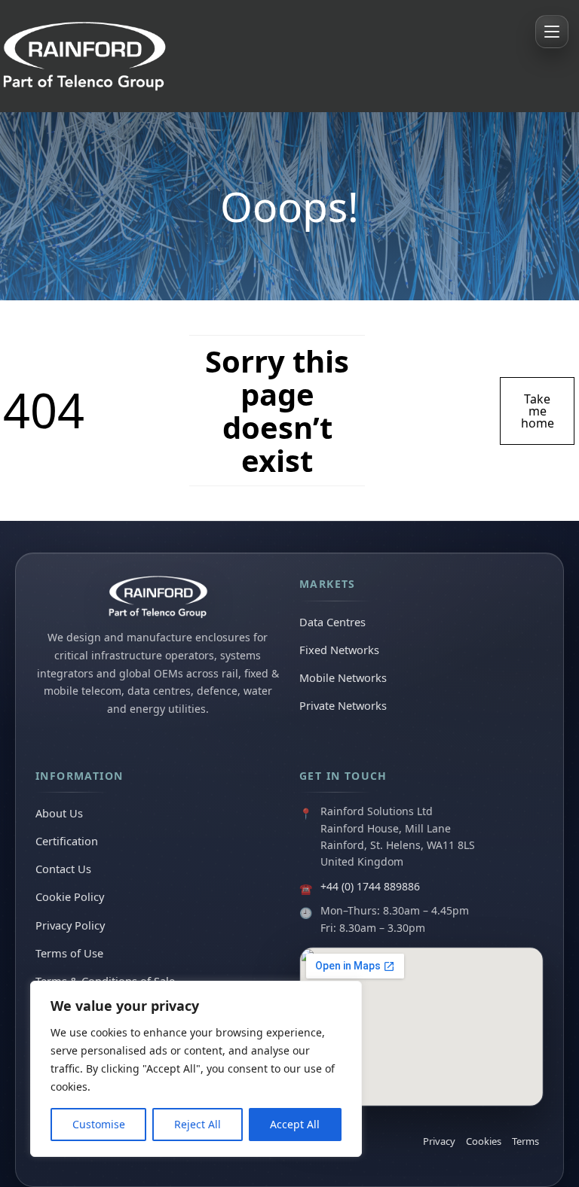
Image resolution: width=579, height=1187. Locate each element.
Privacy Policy (70, 925)
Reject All (197, 1124)
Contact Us (63, 868)
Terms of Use (69, 952)
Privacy (439, 1141)
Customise (98, 1124)
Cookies (483, 1141)
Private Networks (343, 705)
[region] (196, 1069)
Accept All (295, 1124)
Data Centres (332, 621)
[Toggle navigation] (551, 31)
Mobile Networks (343, 677)
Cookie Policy (69, 896)
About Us (59, 812)
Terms (525, 1141)
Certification (66, 840)
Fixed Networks (339, 649)
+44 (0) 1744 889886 (370, 886)
